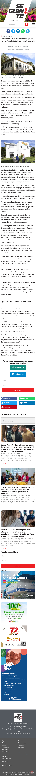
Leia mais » (5, 463)
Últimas (4, 743)
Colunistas (5, 749)
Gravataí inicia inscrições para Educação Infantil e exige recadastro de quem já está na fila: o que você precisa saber (18, 533)
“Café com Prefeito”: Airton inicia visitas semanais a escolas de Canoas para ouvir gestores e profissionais (17, 490)
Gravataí (4, 745)
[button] (8, 31)
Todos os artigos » (9, 421)
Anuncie (20, 741)
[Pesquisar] (26, 24)
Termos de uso (22, 743)
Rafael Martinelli (6, 758)
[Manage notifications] (31, 772)
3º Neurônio (5, 747)
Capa (3, 741)
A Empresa (21, 745)
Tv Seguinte (5, 751)
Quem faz (21, 747)
